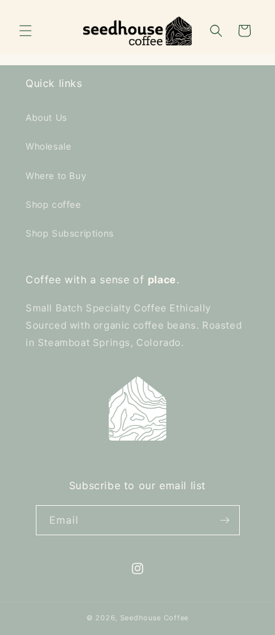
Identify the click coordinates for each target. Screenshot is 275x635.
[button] (26, 31)
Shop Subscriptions (70, 233)
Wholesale (48, 146)
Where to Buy (56, 175)
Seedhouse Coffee (154, 617)
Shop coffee (53, 204)
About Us (46, 117)
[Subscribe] (225, 520)
